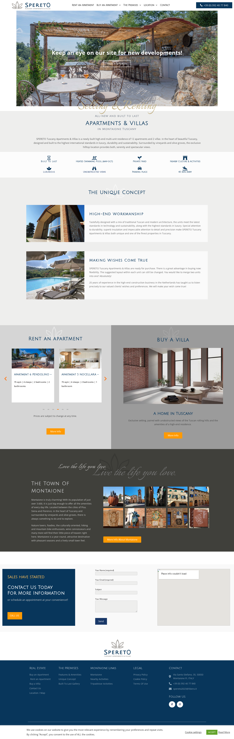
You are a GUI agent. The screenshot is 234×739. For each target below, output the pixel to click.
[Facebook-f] (172, 704)
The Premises (130, 5)
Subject (98, 589)
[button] (20, 59)
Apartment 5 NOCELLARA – (79, 374)
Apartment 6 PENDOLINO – (32, 374)
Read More (224, 732)
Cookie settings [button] (193, 732)
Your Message (101, 599)
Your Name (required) (104, 570)
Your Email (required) (104, 579)
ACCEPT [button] (212, 732)
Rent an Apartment (83, 5)
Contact (165, 5)
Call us (14, 615)
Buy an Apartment (107, 5)
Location (149, 5)
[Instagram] (180, 704)
